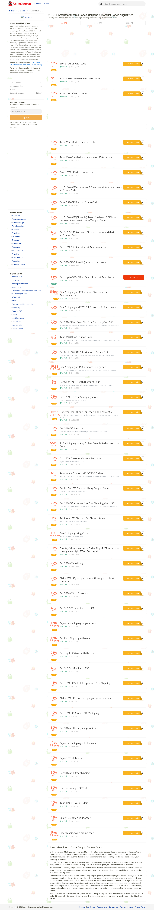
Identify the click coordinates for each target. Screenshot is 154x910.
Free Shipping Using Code (74, 533)
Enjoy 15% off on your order (75, 818)
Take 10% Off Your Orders (74, 803)
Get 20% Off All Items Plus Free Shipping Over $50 (87, 503)
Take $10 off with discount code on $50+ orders (86, 157)
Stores (46, 3)
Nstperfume (16, 261)
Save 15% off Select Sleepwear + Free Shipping (85, 683)
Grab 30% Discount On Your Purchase (80, 458)
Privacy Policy (140, 907)
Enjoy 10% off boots (71, 758)
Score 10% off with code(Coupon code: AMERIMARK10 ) (26, 63)
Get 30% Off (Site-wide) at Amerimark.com (83, 262)
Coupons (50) (96, 23)
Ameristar (16, 254)
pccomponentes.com (20, 284)
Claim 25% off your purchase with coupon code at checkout (87, 580)
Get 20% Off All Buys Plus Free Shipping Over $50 (86, 322)
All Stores (21, 11)
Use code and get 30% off (74, 788)
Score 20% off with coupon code (77, 172)
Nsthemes (16, 247)
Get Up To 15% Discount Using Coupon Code (84, 488)
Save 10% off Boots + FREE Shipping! (79, 713)
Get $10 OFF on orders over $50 (77, 608)
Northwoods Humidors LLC (22, 304)
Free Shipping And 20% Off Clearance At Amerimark (88, 307)
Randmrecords (17, 250)
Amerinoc (15, 233)
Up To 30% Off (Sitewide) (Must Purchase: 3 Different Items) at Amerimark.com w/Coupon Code (88, 219)
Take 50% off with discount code (77, 142)
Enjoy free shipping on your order (78, 623)
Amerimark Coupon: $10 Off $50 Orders (81, 473)
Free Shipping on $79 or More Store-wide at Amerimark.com (84, 294)
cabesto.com (17, 277)
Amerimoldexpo (18, 222)
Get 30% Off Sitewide (71, 428)
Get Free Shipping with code (75, 638)
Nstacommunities (19, 219)
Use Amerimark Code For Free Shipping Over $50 (86, 412)
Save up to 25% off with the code (78, 653)
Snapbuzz (15, 229)
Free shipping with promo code (77, 833)
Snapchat (15, 240)
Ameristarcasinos (19, 264)
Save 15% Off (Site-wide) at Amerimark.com (83, 247)
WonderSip (16, 307)
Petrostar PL (17, 280)
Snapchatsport (17, 257)
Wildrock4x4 (16, 297)
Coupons (38, 3)
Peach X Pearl (17, 328)
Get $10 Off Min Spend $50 (74, 668)
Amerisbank (16, 243)
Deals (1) (129, 23)
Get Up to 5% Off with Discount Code (80, 382)
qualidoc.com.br (18, 318)
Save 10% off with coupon (74, 93)
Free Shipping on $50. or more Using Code (83, 367)
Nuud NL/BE (17, 311)
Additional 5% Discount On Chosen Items (82, 518)
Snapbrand (16, 215)
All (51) (64, 23)
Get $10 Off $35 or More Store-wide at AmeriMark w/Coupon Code (87, 234)
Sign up (26, 117)
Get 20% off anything (71, 563)
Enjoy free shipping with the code (78, 743)
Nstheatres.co (17, 236)
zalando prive (17, 325)
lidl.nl (14, 300)
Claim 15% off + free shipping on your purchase (86, 698)
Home (12, 11)
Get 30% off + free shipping (75, 773)
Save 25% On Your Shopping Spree (79, 397)
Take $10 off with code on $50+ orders (81, 78)
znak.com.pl (16, 287)
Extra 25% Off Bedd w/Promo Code (79, 202)
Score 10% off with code (73, 63)
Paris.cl (14, 314)
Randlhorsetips (18, 226)
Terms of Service (126, 907)
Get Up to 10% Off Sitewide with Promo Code (84, 352)
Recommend (102, 907)
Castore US (16, 321)
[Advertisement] (97, 43)
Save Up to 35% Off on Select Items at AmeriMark (87, 277)
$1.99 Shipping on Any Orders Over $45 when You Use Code (89, 445)
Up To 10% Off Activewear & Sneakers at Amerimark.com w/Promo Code (91, 189)
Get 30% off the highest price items (79, 728)
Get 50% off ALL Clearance (74, 593)
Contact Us (113, 907)
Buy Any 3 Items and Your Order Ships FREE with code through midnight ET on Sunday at (89, 550)
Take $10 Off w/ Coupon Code (76, 337)
